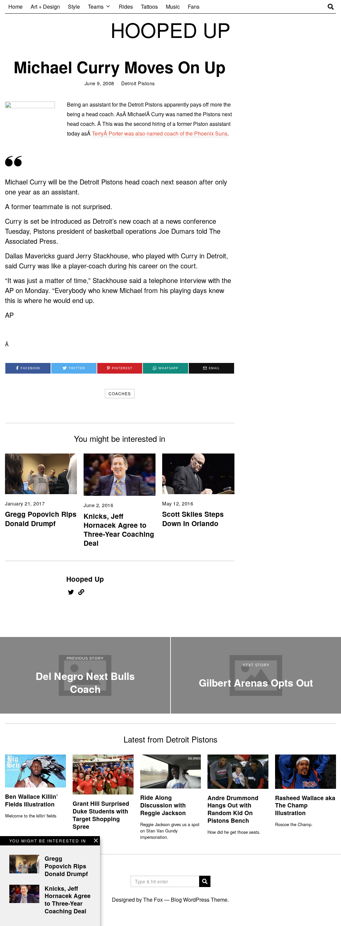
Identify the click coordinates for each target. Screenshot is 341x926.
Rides (126, 6)
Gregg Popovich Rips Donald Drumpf (41, 518)
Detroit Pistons (138, 83)
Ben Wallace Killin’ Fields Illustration (31, 800)
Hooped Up (85, 579)
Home (15, 6)
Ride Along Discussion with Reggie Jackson (163, 805)
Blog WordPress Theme (199, 899)
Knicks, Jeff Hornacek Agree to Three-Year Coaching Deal (119, 529)
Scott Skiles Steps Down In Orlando (193, 518)
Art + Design (45, 6)
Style (74, 6)
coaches (120, 393)
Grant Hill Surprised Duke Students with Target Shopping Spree (101, 814)
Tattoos (149, 6)
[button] (204, 881)
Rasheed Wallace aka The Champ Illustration (305, 805)
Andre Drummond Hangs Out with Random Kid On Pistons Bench (232, 809)
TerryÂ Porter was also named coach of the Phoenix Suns (159, 133)
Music (173, 6)
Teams (96, 6)
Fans (193, 6)
